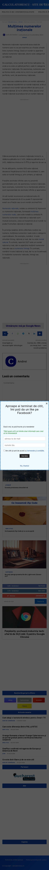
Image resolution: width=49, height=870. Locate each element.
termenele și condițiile (35, 451)
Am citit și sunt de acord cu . (24, 451)
